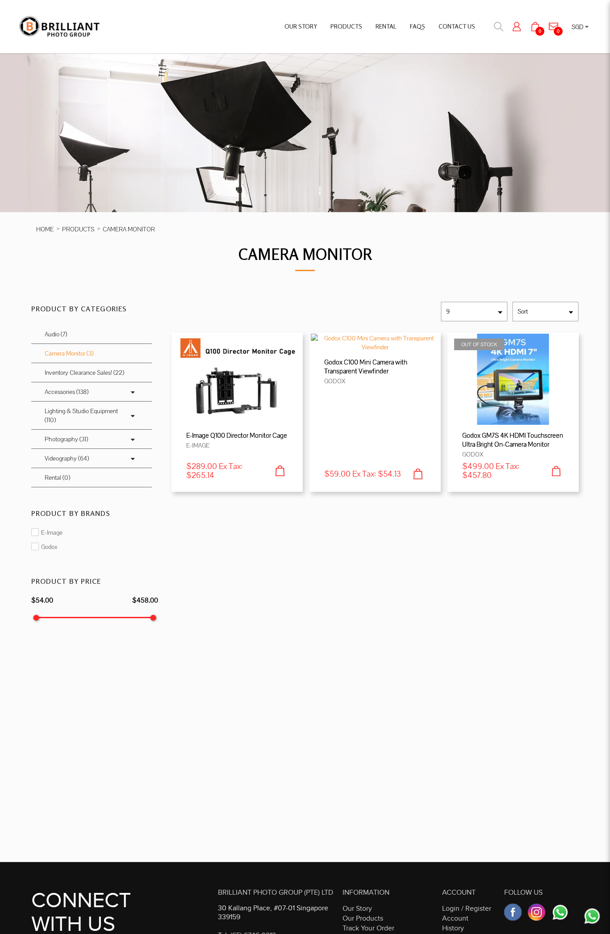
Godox (49, 547)
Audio (56, 334)
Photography (66, 439)
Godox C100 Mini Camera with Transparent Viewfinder (365, 366)
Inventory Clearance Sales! (84, 373)
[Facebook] (513, 912)
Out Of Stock (479, 344)
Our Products (363, 918)
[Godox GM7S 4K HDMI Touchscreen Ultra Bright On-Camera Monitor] (513, 378)
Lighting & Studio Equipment (81, 415)
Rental (57, 477)
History (453, 928)
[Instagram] (536, 912)
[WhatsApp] (560, 912)
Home (45, 229)
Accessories (66, 392)
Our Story (357, 908)
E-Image (51, 532)
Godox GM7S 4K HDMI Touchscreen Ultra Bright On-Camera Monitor (512, 439)
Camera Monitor (129, 229)
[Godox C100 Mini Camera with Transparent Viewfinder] (375, 342)
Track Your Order (368, 928)
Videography (67, 458)
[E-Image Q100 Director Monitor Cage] (237, 378)
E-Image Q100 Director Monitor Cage (236, 435)
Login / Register (466, 908)
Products (78, 229)
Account (455, 918)
